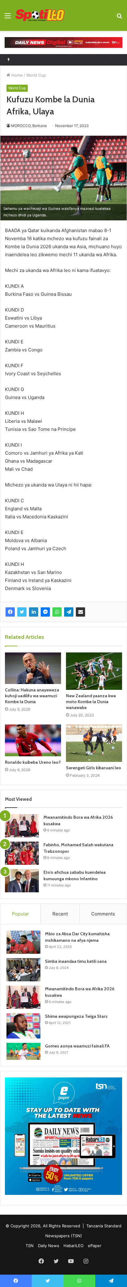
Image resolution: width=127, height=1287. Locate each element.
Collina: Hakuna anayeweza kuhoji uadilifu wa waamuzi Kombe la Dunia (32, 695)
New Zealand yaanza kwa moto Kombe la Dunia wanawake (91, 701)
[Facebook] (10, 612)
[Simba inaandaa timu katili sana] (23, 969)
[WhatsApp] (57, 612)
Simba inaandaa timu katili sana (76, 961)
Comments (103, 914)
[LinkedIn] (33, 612)
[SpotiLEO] (40, 15)
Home (16, 75)
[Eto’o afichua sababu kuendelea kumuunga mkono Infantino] (22, 880)
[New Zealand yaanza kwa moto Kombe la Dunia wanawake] (94, 671)
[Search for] (119, 18)
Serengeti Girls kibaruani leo (93, 768)
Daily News (48, 1245)
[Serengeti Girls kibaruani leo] (94, 743)
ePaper (94, 1245)
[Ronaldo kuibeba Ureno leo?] (33, 740)
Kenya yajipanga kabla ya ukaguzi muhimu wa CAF (63, 59)
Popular (20, 914)
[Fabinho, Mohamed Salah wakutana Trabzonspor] (22, 853)
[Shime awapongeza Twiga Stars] (23, 1026)
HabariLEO (73, 1245)
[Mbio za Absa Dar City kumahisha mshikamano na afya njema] (23, 942)
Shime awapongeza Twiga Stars (76, 1016)
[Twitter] (22, 612)
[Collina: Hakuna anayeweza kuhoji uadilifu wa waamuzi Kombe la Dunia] (33, 668)
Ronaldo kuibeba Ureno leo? (33, 762)
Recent (60, 914)
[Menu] (8, 18)
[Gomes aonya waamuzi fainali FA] (23, 1051)
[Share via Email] (80, 612)
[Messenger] (45, 612)
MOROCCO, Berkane (29, 125)
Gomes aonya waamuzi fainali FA (77, 1046)
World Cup (36, 75)
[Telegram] (68, 612)
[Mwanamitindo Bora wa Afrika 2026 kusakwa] (22, 825)
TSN (30, 1245)
